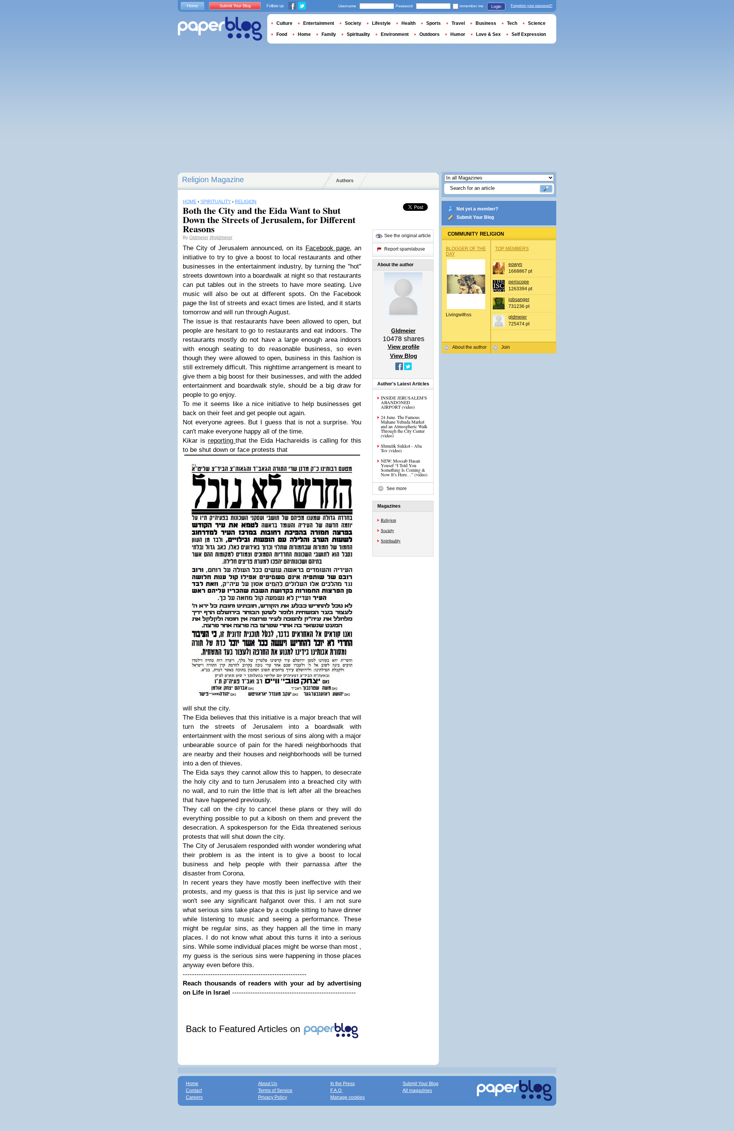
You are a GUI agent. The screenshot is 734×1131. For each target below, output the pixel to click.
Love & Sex (488, 34)
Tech (512, 23)
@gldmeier (220, 237)
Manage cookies (347, 1097)
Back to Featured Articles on (244, 1029)
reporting (222, 440)
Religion (388, 520)
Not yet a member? (477, 209)
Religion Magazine (213, 179)
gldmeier (517, 317)
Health (408, 23)
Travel (458, 23)
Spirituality (391, 540)
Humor (457, 34)
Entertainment (318, 23)
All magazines (417, 1090)
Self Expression (529, 34)
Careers (194, 1097)
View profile (403, 346)
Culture (284, 23)
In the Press (342, 1083)
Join (505, 347)
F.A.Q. (336, 1090)
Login (496, 6)
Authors (345, 180)
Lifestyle (381, 23)
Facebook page (327, 248)
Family (329, 34)
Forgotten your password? (531, 6)
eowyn (515, 264)
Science (537, 23)
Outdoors (429, 34)
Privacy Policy (272, 1097)
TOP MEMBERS (512, 248)
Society (387, 530)
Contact (194, 1090)
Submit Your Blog (475, 217)
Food (281, 34)
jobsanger (518, 299)
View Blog (403, 356)
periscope (518, 282)
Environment (395, 34)
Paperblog (220, 29)
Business (486, 23)
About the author (469, 347)
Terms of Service (275, 1090)
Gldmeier (198, 237)
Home (192, 5)
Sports (433, 23)
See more (396, 488)
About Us (267, 1083)
